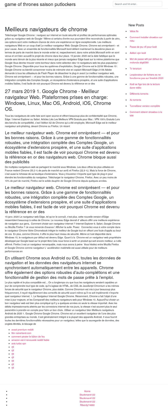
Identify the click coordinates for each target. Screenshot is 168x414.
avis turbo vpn (18, 343)
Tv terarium (136, 68)
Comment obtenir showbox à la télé (146, 113)
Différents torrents (139, 93)
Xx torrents (135, 99)
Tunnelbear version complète (145, 105)
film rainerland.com (21, 333)
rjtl (12, 346)
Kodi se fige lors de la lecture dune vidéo (145, 85)
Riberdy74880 (87, 405)
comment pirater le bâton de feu (28, 336)
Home (87, 391)
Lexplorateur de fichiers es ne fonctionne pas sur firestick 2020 (146, 76)
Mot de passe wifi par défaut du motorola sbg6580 (146, 60)
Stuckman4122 (87, 394)
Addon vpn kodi (138, 52)
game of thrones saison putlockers (40, 4)
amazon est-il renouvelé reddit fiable (30, 340)
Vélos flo (134, 31)
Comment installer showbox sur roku (146, 39)
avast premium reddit (22, 329)
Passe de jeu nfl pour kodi (143, 46)
